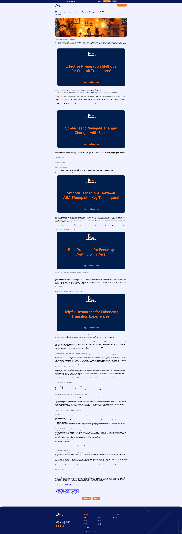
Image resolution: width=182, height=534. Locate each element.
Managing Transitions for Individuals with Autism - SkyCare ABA (68, 490)
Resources (107, 5)
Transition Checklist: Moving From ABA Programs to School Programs (69, 492)
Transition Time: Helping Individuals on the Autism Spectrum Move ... (68, 488)
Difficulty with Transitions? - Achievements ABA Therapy (67, 486)
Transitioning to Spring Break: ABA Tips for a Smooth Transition (68, 489)
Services (83, 5)
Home (69, 5)
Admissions (100, 1)
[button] (99, 5)
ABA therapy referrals (107, 1)
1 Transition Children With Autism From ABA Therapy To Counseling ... (69, 491)
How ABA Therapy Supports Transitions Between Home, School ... (68, 485)
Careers (90, 5)
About (76, 5)
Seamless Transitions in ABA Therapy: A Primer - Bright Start (67, 484)
